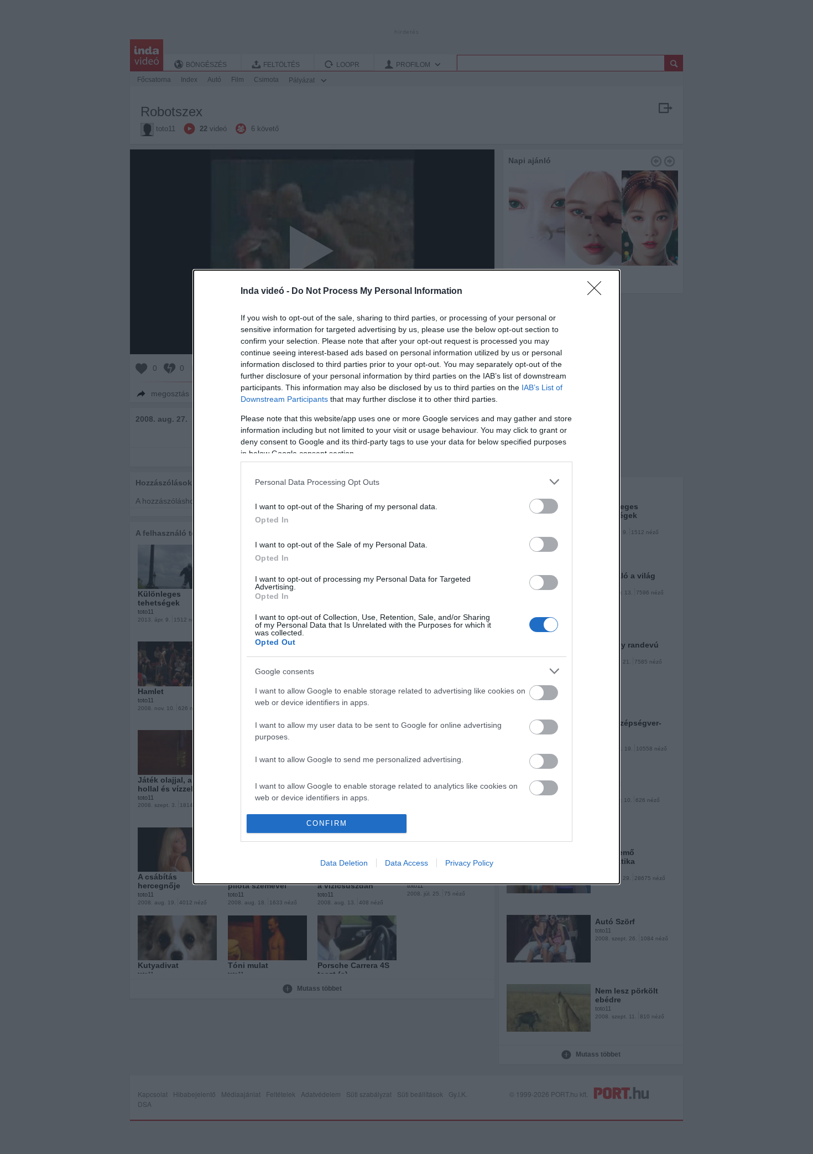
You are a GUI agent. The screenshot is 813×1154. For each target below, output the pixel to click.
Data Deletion (344, 862)
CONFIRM (326, 823)
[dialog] (406, 577)
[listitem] (406, 482)
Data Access (406, 862)
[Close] (597, 291)
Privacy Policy (469, 862)
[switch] (543, 506)
